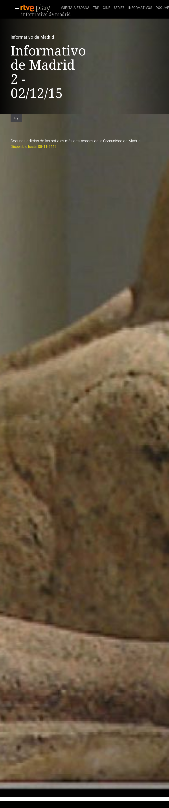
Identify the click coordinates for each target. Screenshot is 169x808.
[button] (15, 8)
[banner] (39, 8)
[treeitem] (75, 8)
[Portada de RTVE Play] (35, 8)
